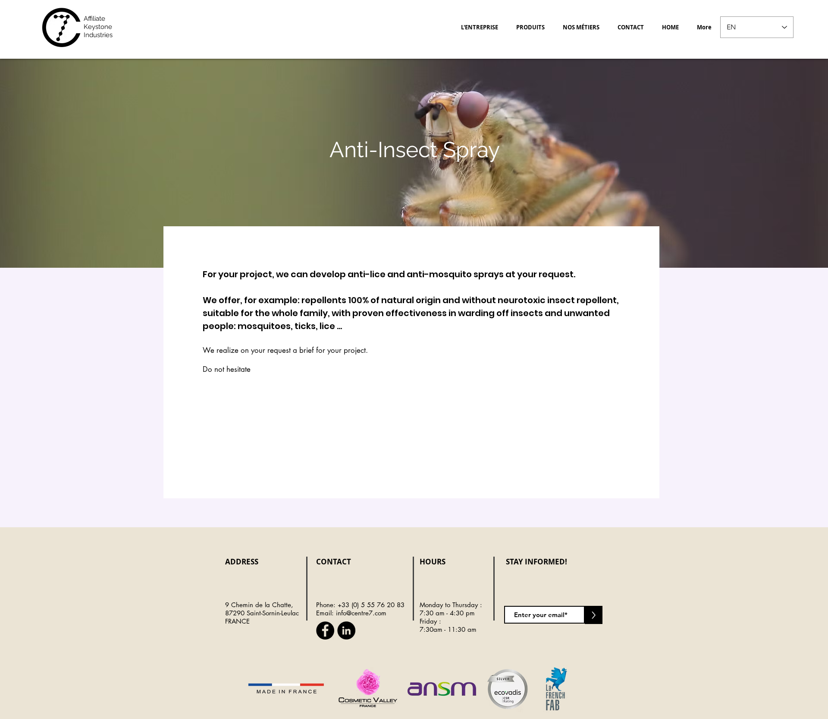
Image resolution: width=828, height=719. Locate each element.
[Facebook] (325, 630)
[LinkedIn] (346, 630)
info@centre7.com (361, 613)
